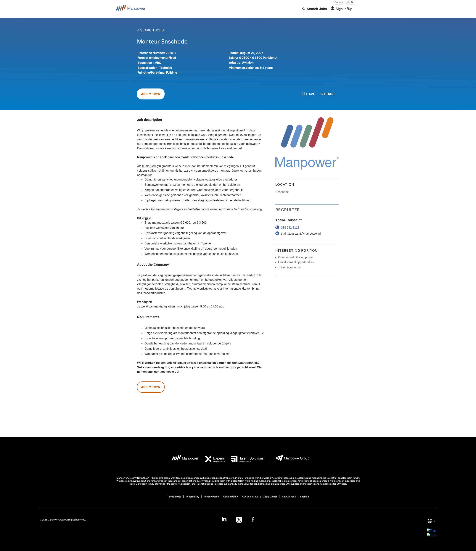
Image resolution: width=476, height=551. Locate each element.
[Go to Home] (131, 9)
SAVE (310, 94)
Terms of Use (174, 496)
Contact (339, 2)
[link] (238, 520)
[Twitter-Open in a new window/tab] (239, 520)
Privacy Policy (211, 496)
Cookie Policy (230, 496)
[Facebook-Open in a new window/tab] (253, 520)
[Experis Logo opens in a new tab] (212, 459)
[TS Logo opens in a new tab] (244, 459)
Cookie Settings (250, 497)
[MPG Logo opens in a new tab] (290, 459)
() (352, 2)
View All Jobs (289, 496)
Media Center (270, 496)
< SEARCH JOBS (150, 30)
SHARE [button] (330, 94)
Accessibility (192, 496)
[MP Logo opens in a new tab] (182, 459)
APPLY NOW (151, 94)
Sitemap (304, 496)
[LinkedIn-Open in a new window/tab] (224, 519)
